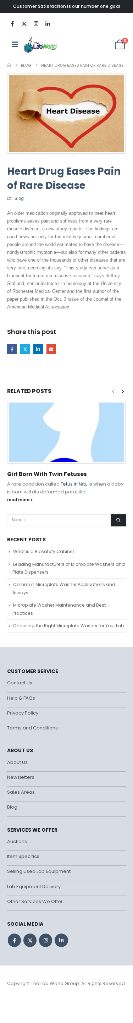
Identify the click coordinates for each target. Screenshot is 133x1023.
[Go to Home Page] (9, 65)
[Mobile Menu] (15, 44)
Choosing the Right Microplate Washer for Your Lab (68, 626)
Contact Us (19, 682)
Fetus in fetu (74, 484)
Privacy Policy (22, 713)
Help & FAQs (21, 698)
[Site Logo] (41, 44)
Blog (19, 198)
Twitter (25, 349)
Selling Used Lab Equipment (39, 871)
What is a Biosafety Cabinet (43, 551)
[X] (24, 23)
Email (51, 349)
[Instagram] (36, 23)
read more (19, 500)
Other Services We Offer (35, 901)
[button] (123, 391)
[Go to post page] (66, 432)
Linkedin (61, 940)
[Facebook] (12, 23)
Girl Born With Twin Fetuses (47, 474)
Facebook (12, 349)
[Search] (118, 520)
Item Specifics (23, 856)
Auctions (17, 841)
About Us (17, 762)
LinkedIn (38, 349)
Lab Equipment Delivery (34, 886)
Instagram (45, 940)
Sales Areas (21, 792)
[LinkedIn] (47, 23)
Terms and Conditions (32, 727)
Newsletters (20, 777)
